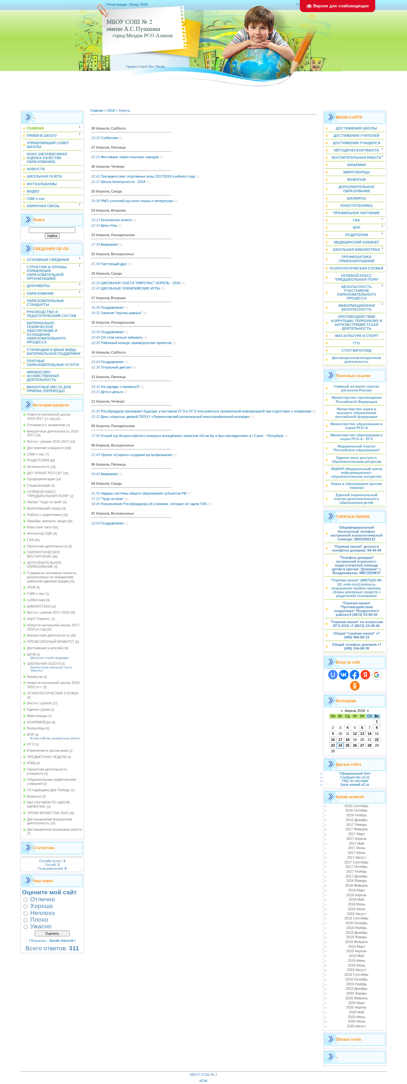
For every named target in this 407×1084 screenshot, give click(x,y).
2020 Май (356, 1012)
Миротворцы (37, 716)
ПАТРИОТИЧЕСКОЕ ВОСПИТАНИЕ (43, 554)
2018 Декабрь (357, 932)
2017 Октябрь (356, 867)
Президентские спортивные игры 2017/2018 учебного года (148, 176)
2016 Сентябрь (356, 806)
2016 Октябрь (356, 810)
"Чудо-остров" (112, 499)
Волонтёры (36, 728)
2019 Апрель (356, 951)
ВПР (30, 734)
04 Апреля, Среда (106, 483)
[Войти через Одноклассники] (355, 686)
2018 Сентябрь (356, 918)
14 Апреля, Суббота (108, 352)
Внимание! (109, 244)
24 (340, 745)
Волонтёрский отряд (43, 508)
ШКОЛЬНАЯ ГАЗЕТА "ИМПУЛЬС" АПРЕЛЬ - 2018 (140, 283)
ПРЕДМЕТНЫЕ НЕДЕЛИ (46, 757)
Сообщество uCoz (355, 777)
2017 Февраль (356, 829)
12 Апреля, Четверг (108, 401)
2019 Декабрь (357, 988)
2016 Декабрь (357, 820)
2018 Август (356, 914)
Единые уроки (38, 709)
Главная (96, 110)
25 (347, 745)
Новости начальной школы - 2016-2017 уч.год (50, 416)
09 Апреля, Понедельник (113, 426)
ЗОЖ (31, 587)
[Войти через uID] (333, 674)
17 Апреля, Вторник (108, 298)
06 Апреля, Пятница (108, 464)
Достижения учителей (44, 648)
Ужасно (41, 926)
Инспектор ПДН (39, 533)
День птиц (109, 225)
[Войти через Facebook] (354, 674)
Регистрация (117, 4)
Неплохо (42, 912)
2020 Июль (356, 1021)
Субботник (109, 138)
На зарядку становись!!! (120, 387)
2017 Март (356, 834)
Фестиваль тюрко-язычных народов (130, 157)
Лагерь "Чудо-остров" (44, 502)
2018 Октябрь (356, 923)
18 (347, 740)
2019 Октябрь (356, 979)
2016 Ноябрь (356, 815)
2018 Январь (356, 881)
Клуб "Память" (39, 619)
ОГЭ (30, 744)
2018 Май (356, 899)
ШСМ (31, 654)
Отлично (42, 899)
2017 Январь (356, 825)
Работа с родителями (44, 515)
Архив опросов (61, 940)
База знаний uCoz (355, 784)
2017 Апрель (356, 839)
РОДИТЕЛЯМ (38, 460)
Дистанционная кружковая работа (54, 829)
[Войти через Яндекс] (365, 674)
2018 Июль (356, 909)
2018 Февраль (356, 885)
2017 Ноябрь (356, 871)
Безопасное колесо (116, 220)
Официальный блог (355, 773)
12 (355, 734)
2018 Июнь (356, 904)
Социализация (38, 485)
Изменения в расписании (47, 750)
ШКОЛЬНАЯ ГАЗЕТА (43, 663)
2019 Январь (356, 937)
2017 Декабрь (357, 876)
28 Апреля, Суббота (108, 128)
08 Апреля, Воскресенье (112, 445)
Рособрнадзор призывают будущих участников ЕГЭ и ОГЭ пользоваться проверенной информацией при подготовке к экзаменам (206, 411)
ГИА (30, 540)
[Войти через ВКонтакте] (343, 674)
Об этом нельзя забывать (122, 337)
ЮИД (31, 763)
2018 (111, 110)
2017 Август (356, 857)
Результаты (38, 940)
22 (377, 740)
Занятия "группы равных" (121, 313)
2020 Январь (356, 993)
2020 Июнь (356, 1017)
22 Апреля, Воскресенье (112, 254)
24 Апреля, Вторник (108, 210)
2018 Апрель (356, 895)
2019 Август (356, 970)
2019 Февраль (356, 942)
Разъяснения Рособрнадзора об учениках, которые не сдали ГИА (154, 504)
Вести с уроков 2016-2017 (48, 441)
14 (369, 734)
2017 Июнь (356, 848)
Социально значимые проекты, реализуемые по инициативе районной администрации (52, 577)
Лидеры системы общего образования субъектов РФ (143, 493)
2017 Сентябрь (356, 862)
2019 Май (356, 956)
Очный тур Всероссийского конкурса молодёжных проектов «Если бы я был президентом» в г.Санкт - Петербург (192, 436)
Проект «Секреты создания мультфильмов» (136, 455)
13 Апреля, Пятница (108, 377)
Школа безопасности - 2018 (123, 182)
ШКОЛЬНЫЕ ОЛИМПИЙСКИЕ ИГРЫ (130, 288)
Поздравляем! (112, 307)
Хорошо (41, 906)
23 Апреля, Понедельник (113, 235)
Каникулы (35, 677)
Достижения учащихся (45, 448)
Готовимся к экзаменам (46, 425)
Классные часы (39, 527)
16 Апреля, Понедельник (113, 322)
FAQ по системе (355, 781)
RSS (144, 4)
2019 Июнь (356, 960)
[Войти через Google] (376, 675)
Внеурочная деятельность (48, 635)
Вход (134, 4)
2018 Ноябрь (356, 928)
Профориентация (41, 479)
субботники (36, 600)
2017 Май (356, 843)
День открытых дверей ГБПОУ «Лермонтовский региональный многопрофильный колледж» (175, 417)
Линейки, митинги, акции (46, 521)
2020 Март (356, 1003)
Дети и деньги (112, 392)
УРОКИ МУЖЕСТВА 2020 (47, 813)
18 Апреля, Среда (106, 273)
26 (355, 745)
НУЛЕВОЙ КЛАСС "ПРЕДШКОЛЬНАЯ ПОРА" (48, 494)
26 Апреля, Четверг (108, 166)
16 (333, 740)
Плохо (39, 919)
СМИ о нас (36, 454)
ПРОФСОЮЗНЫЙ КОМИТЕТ (50, 642)
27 (362, 745)
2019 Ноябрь (356, 984)
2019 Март (356, 946)
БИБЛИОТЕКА (38, 606)
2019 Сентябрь (356, 974)
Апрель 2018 (355, 711)
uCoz (203, 1080)
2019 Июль (356, 965)
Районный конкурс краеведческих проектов (136, 343)
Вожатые (34, 796)
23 (333, 745)
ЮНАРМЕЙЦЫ (39, 722)
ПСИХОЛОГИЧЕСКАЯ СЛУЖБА (53, 693)
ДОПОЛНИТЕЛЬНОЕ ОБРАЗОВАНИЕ (44, 565)
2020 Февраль (356, 998)
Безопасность (38, 466)
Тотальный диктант (116, 367)
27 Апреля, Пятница (108, 147)
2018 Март (356, 890)
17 (340, 740)
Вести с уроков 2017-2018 (48, 612)
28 (369, 745)
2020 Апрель (356, 1007)
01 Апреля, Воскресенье (112, 513)
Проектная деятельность (47, 546)
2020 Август (356, 1026)
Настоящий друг (114, 264)
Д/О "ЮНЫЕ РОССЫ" (44, 473)
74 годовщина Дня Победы (48, 790)
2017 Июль (356, 853)
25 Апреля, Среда (106, 191)
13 (362, 734)
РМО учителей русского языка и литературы (137, 201)
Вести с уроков (39, 703)
